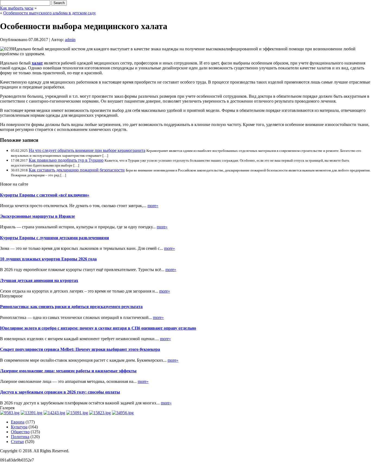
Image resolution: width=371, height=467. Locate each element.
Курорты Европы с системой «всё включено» (44, 195)
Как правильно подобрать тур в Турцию (66, 160)
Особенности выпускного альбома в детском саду (49, 13)
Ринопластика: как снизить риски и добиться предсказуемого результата (71, 306)
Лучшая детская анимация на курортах (39, 280)
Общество (20, 431)
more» (152, 205)
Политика (20, 436)
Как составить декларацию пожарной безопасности (77, 170)
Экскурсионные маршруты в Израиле (37, 216)
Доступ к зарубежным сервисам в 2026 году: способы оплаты (60, 392)
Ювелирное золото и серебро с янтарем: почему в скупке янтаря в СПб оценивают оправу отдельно (98, 328)
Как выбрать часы (16, 8)
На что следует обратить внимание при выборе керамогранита (87, 150)
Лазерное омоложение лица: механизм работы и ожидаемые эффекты (68, 370)
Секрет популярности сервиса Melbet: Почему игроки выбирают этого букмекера (80, 349)
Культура (19, 427)
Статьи (17, 441)
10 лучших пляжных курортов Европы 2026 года (48, 259)
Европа (17, 422)
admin (70, 39)
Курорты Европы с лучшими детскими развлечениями (54, 237)
